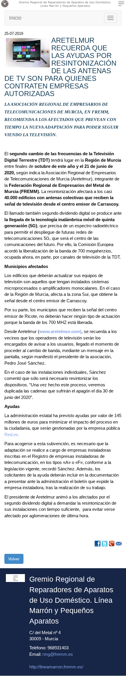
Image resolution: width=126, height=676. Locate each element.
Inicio (15, 18)
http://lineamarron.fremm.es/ (56, 666)
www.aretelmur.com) (60, 331)
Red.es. (11, 434)
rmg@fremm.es (57, 654)
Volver (14, 558)
